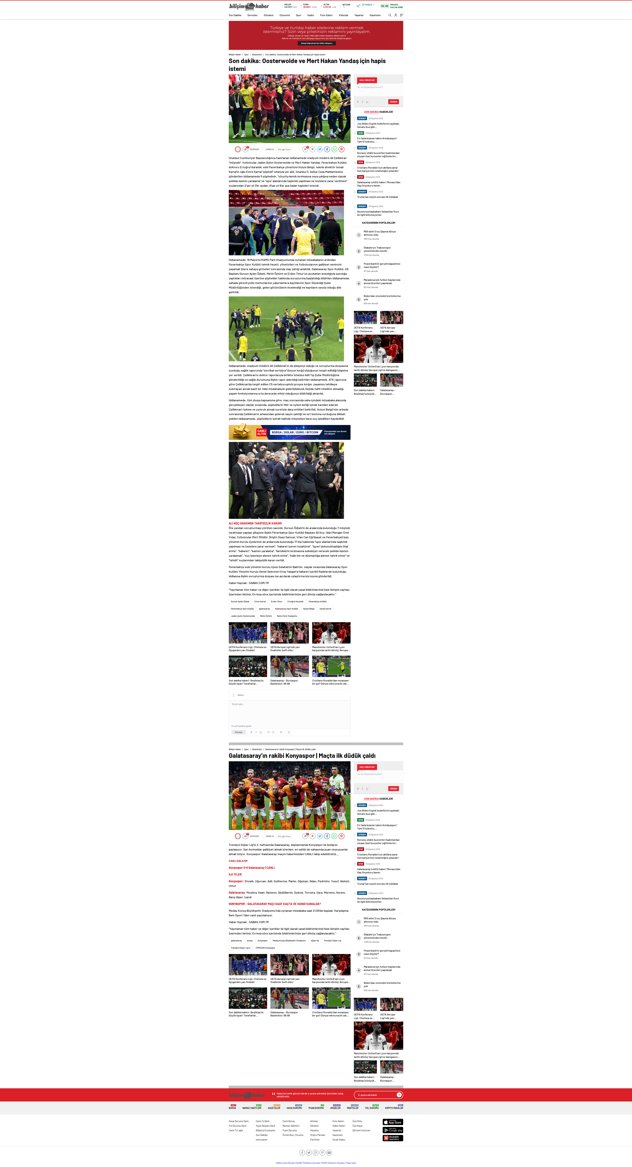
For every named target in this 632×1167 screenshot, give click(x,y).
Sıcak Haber (338, 1139)
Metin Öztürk (266, 616)
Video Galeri (338, 1125)
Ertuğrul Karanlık (295, 601)
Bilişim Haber (235, 54)
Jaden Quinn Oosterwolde (243, 616)
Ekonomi (285, 15)
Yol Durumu (372, 1106)
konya (250, 940)
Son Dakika (235, 15)
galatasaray (264, 608)
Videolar (343, 15)
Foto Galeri (326, 15)
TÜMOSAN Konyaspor (265, 947)
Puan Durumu (316, 1106)
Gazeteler (375, 15)
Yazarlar (359, 15)
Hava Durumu (294, 1106)
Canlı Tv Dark (263, 1121)
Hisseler (335, 1106)
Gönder (239, 732)
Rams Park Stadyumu (287, 616)
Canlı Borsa (289, 1121)
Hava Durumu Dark (239, 1121)
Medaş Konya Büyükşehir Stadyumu (289, 940)
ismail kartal (325, 608)
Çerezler (316, 1163)
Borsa (232, 1106)
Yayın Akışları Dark (265, 1125)
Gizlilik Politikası (303, 1163)
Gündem (269, 15)
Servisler (252, 15)
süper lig (315, 940)
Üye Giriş (357, 1121)
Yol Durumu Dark (238, 1125)
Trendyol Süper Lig (332, 940)
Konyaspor (263, 940)
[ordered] (268, 732)
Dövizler (314, 1125)
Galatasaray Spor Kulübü (286, 608)
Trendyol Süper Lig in (240, 947)
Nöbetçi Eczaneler (266, 1130)
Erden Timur (276, 601)
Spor (298, 15)
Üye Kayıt (358, 1125)
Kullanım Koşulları (336, 1163)
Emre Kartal (260, 601)
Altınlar (314, 1121)
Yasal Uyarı (351, 1163)
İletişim (291, 1163)
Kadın (310, 15)
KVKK (324, 1163)
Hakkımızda (281, 1163)
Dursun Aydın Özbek (240, 601)
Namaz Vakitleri (251, 1106)
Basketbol (257, 54)
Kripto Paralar (394, 1106)
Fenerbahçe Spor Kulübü (242, 608)
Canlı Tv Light (236, 1130)
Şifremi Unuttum (361, 1130)
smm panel (261, 1139)
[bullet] (273, 732)
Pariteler (352, 1106)
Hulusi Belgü (309, 608)
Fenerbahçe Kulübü (318, 601)
